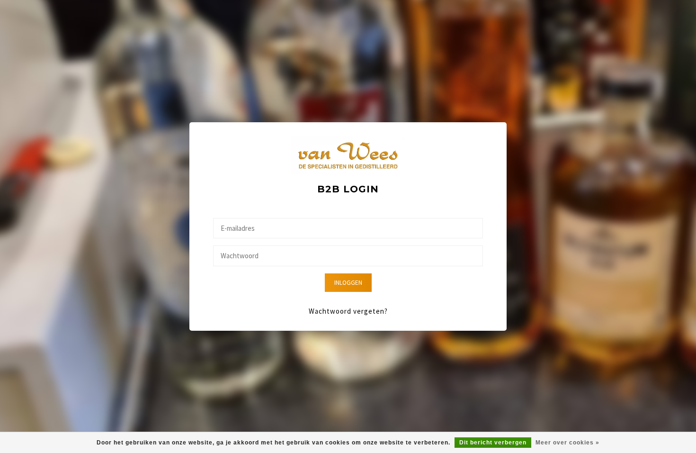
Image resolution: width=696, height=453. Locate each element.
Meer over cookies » (567, 442)
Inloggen (348, 283)
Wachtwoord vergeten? (348, 311)
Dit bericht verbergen (492, 442)
